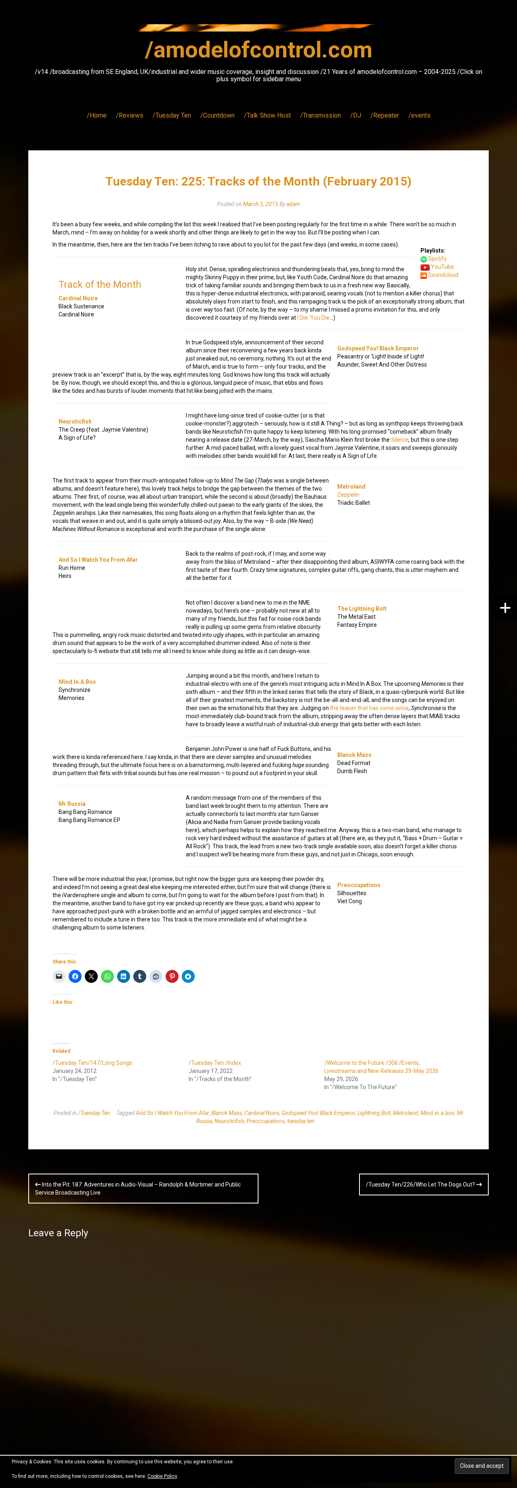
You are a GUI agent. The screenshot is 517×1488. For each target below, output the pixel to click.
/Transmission (320, 115)
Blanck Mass (354, 755)
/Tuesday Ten (172, 115)
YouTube (442, 266)
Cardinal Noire (78, 298)
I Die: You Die (313, 317)
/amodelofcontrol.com (258, 49)
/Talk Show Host (267, 115)
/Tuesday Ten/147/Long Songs (92, 1063)
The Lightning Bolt (362, 608)
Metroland (351, 486)
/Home (97, 115)
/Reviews (129, 115)
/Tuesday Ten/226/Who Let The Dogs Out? (421, 1184)
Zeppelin (348, 494)
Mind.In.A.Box (77, 682)
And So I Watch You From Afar (98, 559)
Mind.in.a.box (437, 1113)
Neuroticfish (75, 421)
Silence (399, 439)
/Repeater (384, 115)
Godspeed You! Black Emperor (378, 348)
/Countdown (217, 115)
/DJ (355, 115)
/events (419, 115)
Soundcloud (443, 275)
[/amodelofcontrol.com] (258, 30)
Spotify (437, 258)
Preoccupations (358, 885)
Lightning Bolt (374, 1113)
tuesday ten (301, 1121)
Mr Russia (72, 804)
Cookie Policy (162, 1476)
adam (293, 204)
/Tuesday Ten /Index (215, 1063)
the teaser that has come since (369, 708)
